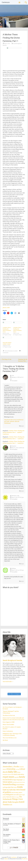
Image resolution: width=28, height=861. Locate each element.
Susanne (13, 446)
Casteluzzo (6, 2)
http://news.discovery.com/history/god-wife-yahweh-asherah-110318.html (13, 421)
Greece (23, 782)
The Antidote (7, 834)
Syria (8, 797)
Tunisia (6, 805)
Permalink (14, 380)
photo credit (6, 307)
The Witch (6, 829)
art (13, 766)
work (10, 805)
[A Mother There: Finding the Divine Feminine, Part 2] (17, 324)
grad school (19, 782)
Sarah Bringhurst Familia (12, 660)
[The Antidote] (23, 837)
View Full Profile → (8, 681)
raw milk (16, 794)
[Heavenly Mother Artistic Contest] (7, 339)
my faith (15, 351)
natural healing (14, 792)
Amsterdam (7, 767)
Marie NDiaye (6, 830)
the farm (12, 797)
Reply (22, 426)
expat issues (8, 777)
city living (17, 769)
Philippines (9, 794)
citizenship (10, 769)
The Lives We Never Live (10, 737)
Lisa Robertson (6, 819)
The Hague (17, 797)
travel (21, 802)
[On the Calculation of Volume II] (23, 827)
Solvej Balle (6, 825)
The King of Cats (6, 359)
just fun (10, 787)
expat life (16, 777)
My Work (5, 740)
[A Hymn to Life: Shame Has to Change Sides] (23, 843)
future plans (7, 782)
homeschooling (9, 784)
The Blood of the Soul (9, 715)
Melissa (13, 568)
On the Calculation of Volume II (11, 824)
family (22, 777)
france (24, 779)
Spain (20, 794)
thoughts (15, 802)
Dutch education (19, 774)
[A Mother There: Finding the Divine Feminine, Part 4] (7, 324)
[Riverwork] (23, 821)
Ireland (18, 784)
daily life (12, 772)
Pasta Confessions (8, 731)
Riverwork (6, 818)
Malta (15, 787)
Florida (5, 780)
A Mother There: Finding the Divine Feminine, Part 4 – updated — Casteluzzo (13, 432)
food (9, 780)
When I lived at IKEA (8, 724)
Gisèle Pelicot (6, 843)
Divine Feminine (9, 351)
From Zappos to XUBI (8, 722)
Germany (14, 782)
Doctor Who (10, 774)
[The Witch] (23, 832)
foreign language (16, 780)
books (16, 766)
